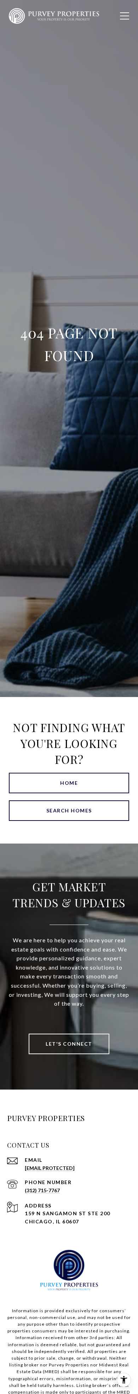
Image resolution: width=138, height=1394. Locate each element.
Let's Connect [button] (69, 1044)
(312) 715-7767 (42, 1190)
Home (69, 783)
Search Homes (69, 810)
